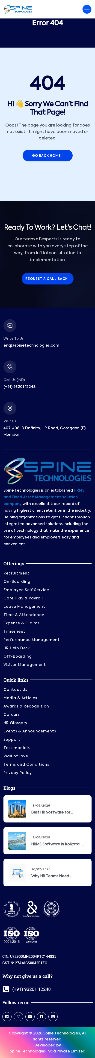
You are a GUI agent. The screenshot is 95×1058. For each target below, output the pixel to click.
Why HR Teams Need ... (51, 872)
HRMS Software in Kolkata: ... (57, 841)
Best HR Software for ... (52, 809)
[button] (47, 1056)
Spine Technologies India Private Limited (47, 1048)
